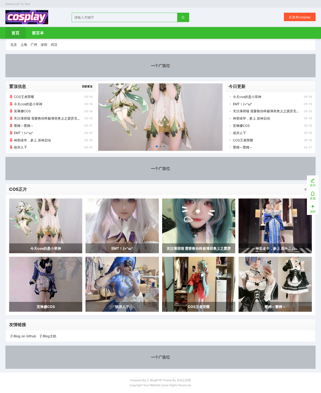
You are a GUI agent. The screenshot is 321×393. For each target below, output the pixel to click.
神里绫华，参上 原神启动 (32, 140)
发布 (313, 185)
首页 (16, 33)
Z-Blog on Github (23, 336)
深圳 (44, 45)
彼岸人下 (20, 147)
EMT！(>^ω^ (23, 133)
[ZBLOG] (26, 17)
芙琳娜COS (22, 111)
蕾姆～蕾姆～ (23, 126)
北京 (13, 45)
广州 (34, 45)
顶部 (313, 211)
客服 (313, 198)
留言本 (38, 33)
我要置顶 (87, 86)
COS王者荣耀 (23, 97)
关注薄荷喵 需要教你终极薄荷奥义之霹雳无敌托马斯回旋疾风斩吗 (47, 118)
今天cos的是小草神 (27, 104)
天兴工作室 (184, 380)
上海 (23, 45)
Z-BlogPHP (154, 380)
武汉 (54, 45)
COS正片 (18, 189)
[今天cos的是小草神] (160, 117)
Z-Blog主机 (48, 336)
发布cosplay (301, 17)
